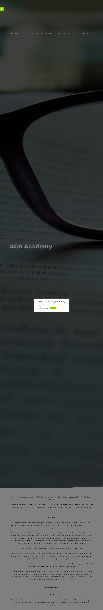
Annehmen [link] (53, 308)
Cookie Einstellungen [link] (43, 308)
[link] (2, 9)
